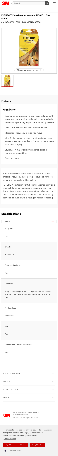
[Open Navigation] (54, 3)
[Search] (47, 3)
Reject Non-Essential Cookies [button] (16, 445)
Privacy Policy (33, 412)
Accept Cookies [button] (37, 445)
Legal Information (19, 412)
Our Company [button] (11, 374)
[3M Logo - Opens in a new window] (5, 3)
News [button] (6, 382)
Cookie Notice (10, 439)
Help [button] (6, 398)
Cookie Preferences (20, 414)
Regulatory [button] (10, 390)
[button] (12, 450)
